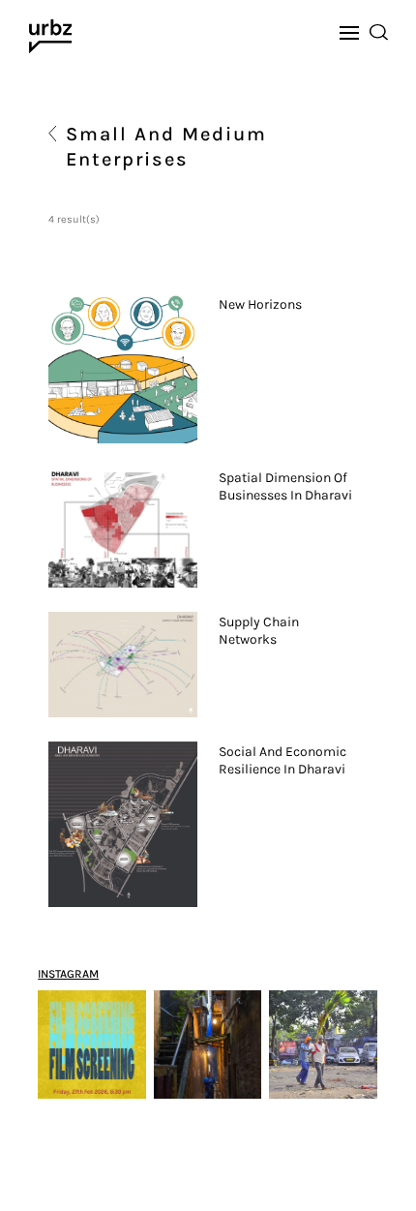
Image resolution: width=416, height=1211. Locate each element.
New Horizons (260, 304)
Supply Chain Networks (259, 631)
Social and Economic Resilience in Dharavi (282, 760)
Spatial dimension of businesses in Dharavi (285, 486)
